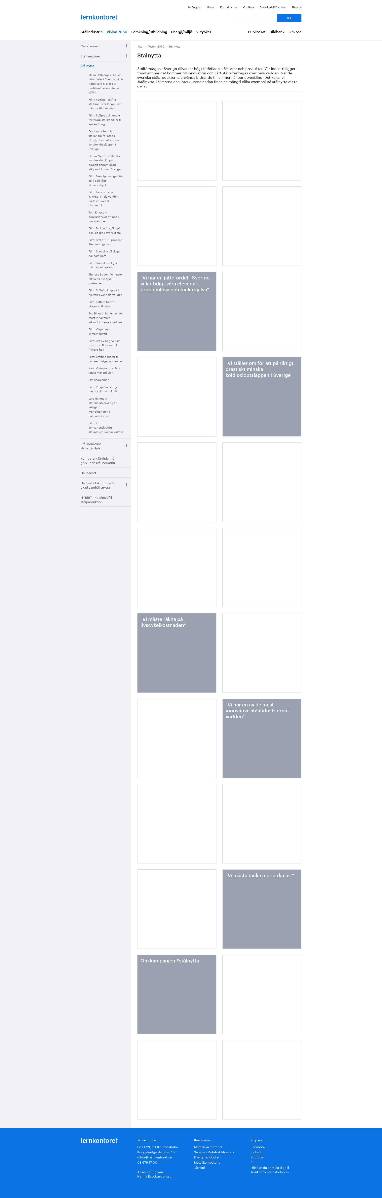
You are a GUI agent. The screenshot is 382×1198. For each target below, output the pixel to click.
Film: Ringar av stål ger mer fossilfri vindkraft (104, 388)
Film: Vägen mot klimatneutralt (100, 331)
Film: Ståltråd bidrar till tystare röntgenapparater (105, 358)
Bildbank (277, 32)
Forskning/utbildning (149, 32)
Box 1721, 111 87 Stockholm (157, 1146)
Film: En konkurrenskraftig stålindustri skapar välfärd (106, 427)
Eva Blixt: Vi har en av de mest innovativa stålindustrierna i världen (105, 317)
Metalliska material (208, 1146)
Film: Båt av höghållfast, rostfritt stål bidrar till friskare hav (105, 344)
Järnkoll (200, 1167)
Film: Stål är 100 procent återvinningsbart (105, 241)
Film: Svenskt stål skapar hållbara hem (105, 253)
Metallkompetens (207, 1161)
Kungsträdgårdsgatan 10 (156, 1151)
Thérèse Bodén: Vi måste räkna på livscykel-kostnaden (105, 278)
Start (141, 46)
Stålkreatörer (90, 55)
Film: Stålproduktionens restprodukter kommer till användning (105, 119)
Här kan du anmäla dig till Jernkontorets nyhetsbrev (270, 1169)
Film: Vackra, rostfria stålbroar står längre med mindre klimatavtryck (105, 103)
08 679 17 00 (147, 1161)
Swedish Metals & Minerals (214, 1151)
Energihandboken (207, 1156)
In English (195, 7)
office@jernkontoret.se (154, 1156)
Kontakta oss (228, 7)
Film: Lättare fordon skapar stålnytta (102, 303)
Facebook (258, 1146)
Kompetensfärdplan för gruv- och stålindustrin (98, 460)
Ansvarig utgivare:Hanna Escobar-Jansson (155, 1173)
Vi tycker (203, 32)
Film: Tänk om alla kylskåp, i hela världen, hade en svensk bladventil (104, 198)
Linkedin (257, 1151)
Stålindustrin (92, 32)
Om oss (294, 32)
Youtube (257, 1156)
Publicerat (257, 32)
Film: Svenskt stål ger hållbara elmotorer (103, 264)
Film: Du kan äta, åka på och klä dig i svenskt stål (105, 230)
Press (210, 7)
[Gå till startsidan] (99, 16)
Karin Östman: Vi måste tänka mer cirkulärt (104, 370)
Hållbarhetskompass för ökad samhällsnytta (99, 484)
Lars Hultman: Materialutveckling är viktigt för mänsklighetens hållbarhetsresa (103, 407)
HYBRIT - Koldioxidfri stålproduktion (96, 499)
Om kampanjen (99, 379)
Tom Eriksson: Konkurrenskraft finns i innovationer (104, 216)
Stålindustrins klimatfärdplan (91, 445)
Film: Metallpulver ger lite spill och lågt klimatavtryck (106, 180)
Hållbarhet (88, 472)
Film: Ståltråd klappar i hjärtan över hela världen (105, 292)
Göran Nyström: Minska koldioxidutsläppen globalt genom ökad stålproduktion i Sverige (105, 162)
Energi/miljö (181, 32)
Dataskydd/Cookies (273, 7)
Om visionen (90, 45)
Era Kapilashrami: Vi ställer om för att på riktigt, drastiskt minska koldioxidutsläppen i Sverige (104, 140)
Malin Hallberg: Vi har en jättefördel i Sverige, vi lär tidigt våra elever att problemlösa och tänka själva (106, 83)
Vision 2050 (117, 32)
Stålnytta (87, 66)
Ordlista (248, 7)
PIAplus (296, 7)
